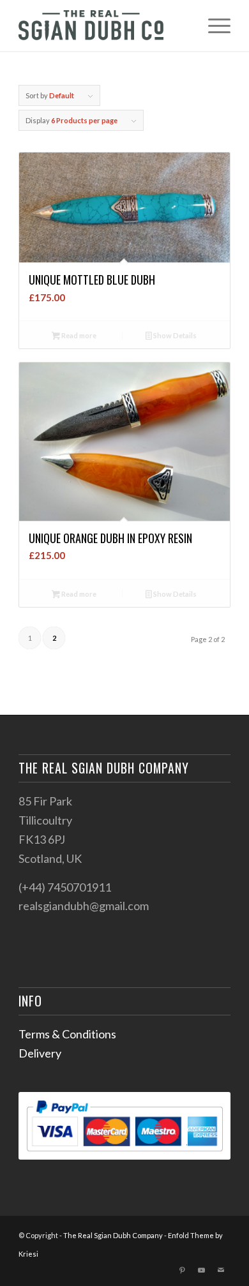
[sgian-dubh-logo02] (103, 25)
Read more (78, 335)
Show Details (174, 335)
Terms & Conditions (67, 1034)
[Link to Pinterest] (182, 1270)
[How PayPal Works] (124, 1155)
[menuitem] (212, 25)
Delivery (40, 1053)
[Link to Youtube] (201, 1270)
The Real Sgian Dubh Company (113, 1235)
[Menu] (212, 25)
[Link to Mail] (220, 1270)
